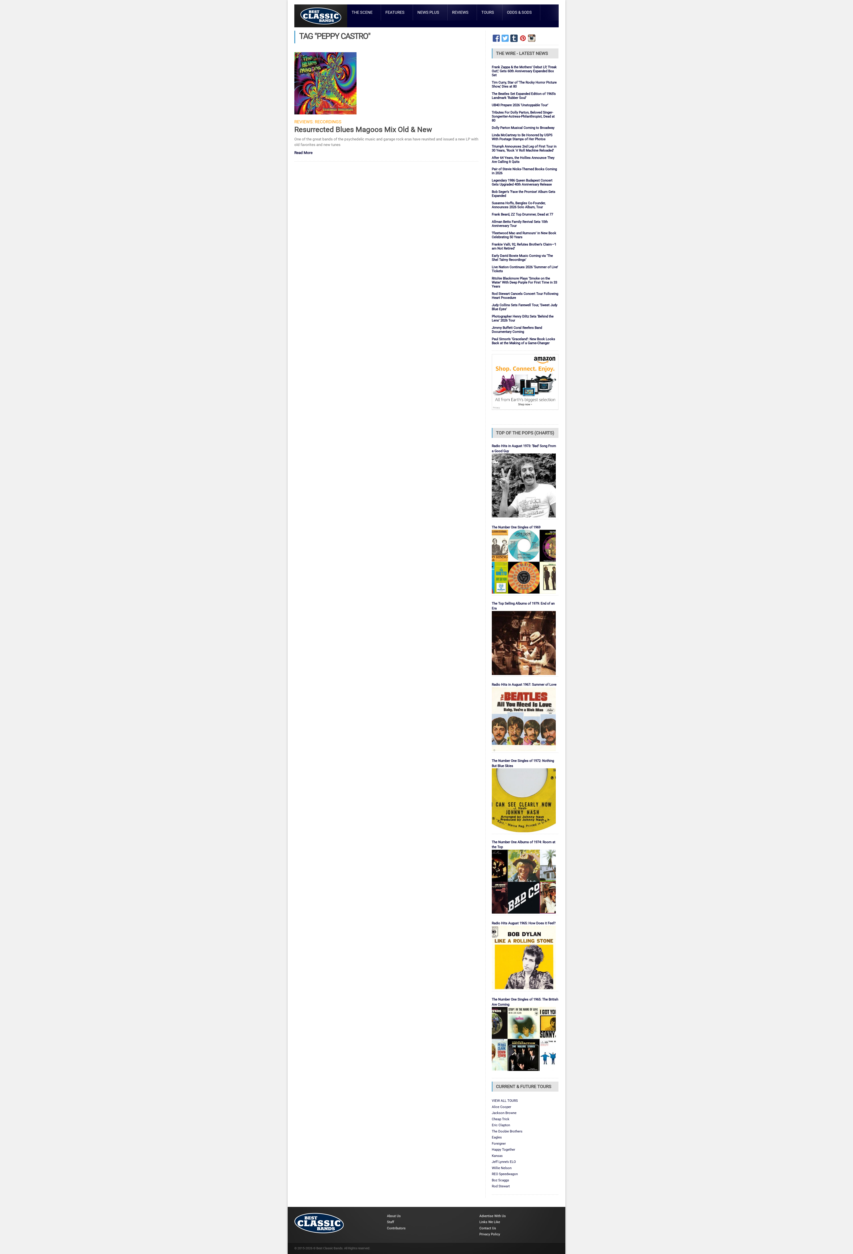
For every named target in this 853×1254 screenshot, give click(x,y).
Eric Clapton (501, 1125)
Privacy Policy (489, 1234)
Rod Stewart (501, 1186)
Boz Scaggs (500, 1180)
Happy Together (503, 1150)
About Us (394, 1216)
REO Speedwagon (505, 1174)
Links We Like (489, 1222)
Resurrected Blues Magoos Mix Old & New (363, 129)
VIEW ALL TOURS (505, 1101)
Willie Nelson (502, 1168)
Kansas (497, 1156)
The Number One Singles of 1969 (516, 527)
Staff (390, 1222)
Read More (303, 153)
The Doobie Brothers (507, 1131)
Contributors (396, 1228)
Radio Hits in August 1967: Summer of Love (524, 685)
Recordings (328, 121)
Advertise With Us (492, 1216)
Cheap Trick (500, 1119)
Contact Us (487, 1228)
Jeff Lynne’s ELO (504, 1162)
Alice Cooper (501, 1107)
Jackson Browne (504, 1113)
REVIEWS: (304, 121)
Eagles (497, 1137)
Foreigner (499, 1144)
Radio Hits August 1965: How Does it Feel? (524, 923)
